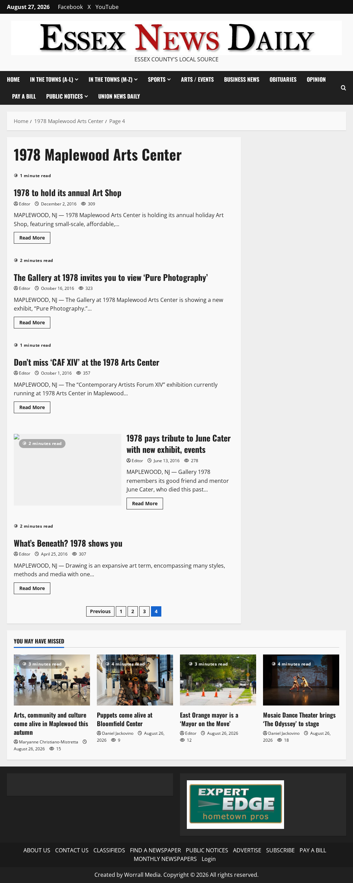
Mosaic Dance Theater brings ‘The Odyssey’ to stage (299, 719)
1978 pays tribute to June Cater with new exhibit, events (67, 470)
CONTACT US (72, 850)
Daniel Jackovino (117, 733)
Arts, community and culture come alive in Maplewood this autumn (51, 723)
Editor (24, 204)
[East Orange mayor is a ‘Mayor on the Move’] (218, 679)
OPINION (316, 79)
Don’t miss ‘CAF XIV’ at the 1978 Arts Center (86, 362)
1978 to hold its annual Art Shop (67, 192)
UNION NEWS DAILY (119, 96)
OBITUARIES (283, 79)
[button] (343, 87)
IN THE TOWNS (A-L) (51, 79)
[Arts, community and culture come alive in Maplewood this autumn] (52, 679)
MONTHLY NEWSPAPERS (165, 859)
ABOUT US (36, 850)
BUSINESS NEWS (241, 79)
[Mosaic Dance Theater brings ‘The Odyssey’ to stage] (301, 679)
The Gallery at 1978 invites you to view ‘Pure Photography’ (111, 277)
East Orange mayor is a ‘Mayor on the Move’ (209, 719)
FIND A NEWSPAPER (155, 850)
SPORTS (156, 79)
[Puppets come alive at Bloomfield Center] (135, 679)
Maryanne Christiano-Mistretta (48, 742)
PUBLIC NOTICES (207, 850)
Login (209, 859)
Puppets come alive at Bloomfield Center (124, 719)
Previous (100, 611)
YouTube (107, 7)
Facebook (70, 7)
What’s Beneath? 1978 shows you (68, 543)
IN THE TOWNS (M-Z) (110, 79)
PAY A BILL (24, 96)
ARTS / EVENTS (197, 79)
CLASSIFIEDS (109, 850)
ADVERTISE (247, 850)
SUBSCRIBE (280, 850)
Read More (34, 239)
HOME (13, 79)
